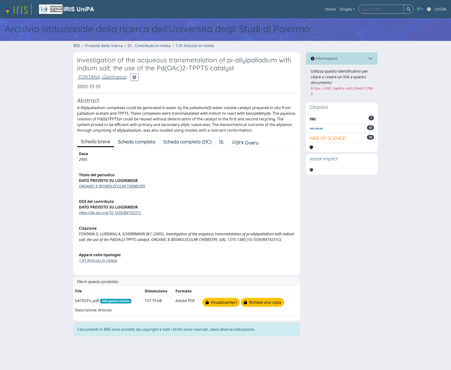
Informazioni (326, 58)
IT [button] (418, 9)
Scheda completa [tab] (136, 142)
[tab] (221, 142)
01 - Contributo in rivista (149, 45)
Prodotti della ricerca (104, 45)
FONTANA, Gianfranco (102, 77)
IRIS (76, 45)
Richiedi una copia (264, 302)
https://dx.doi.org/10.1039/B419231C (110, 212)
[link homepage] (17, 9)
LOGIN (440, 9)
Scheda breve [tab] (95, 141)
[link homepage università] (67, 9)
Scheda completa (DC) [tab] (187, 142)
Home (330, 9)
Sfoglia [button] (346, 9)
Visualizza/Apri (223, 302)
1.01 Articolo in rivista (195, 45)
